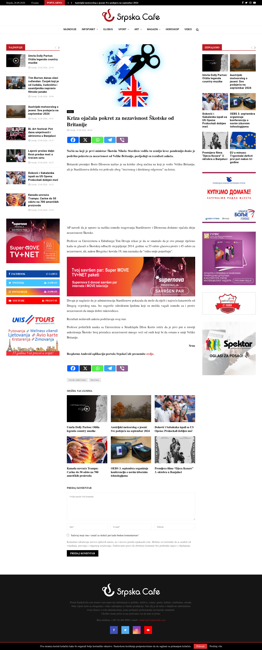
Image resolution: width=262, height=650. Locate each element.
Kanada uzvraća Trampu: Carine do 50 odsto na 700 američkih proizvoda (82, 472)
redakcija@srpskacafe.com (152, 620)
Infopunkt (88, 29)
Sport (122, 29)
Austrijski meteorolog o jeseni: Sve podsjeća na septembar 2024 (106, 2)
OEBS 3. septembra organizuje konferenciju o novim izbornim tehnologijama (129, 472)
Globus (108, 29)
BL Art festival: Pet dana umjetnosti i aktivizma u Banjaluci (42, 132)
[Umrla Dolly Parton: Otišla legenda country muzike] (15, 60)
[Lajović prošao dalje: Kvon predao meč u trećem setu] (15, 155)
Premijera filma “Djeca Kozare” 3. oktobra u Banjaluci (174, 470)
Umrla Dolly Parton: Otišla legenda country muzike (83, 429)
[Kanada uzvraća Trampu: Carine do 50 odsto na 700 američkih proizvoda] (15, 199)
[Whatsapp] (97, 140)
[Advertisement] (131, 200)
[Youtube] (148, 630)
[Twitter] (125, 630)
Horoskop (172, 29)
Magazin (152, 29)
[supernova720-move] (131, 295)
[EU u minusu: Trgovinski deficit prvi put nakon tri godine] (243, 140)
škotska (95, 380)
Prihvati (200, 646)
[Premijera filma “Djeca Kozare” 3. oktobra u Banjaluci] (215, 140)
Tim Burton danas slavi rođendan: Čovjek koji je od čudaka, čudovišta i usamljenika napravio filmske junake (43, 84)
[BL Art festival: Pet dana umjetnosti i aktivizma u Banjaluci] (15, 133)
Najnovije (69, 29)
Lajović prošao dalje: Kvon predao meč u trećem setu (41, 154)
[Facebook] (73, 140)
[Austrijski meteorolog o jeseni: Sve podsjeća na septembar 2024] (15, 111)
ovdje (149, 353)
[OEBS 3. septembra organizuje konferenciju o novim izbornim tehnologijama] (243, 101)
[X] (85, 140)
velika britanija (77, 380)
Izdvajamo (212, 47)
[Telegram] (110, 140)
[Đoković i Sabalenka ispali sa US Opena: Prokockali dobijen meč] (15, 177)
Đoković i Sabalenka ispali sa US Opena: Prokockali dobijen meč (174, 429)
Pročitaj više (216, 646)
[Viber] (122, 140)
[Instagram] (137, 630)
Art (136, 29)
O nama (35, 2)
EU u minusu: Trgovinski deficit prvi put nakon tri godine (241, 157)
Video (188, 29)
